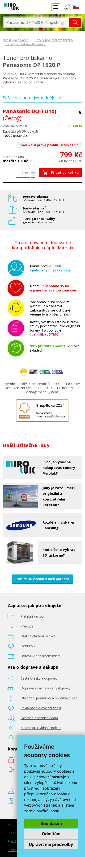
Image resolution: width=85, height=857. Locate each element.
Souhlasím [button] (51, 823)
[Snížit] (33, 175)
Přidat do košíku (64, 172)
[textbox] (36, 22)
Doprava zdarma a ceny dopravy (45, 688)
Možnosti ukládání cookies (41, 728)
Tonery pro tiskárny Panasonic (25, 44)
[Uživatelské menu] (67, 7)
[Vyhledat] (75, 22)
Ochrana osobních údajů (39, 718)
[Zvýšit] (33, 170)
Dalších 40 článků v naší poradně (42, 579)
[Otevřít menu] (56, 7)
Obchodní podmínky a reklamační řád (49, 698)
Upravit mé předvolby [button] (51, 844)
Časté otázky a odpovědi (39, 678)
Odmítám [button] (51, 833)
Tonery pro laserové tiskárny (54, 40)
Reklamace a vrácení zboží (41, 708)
